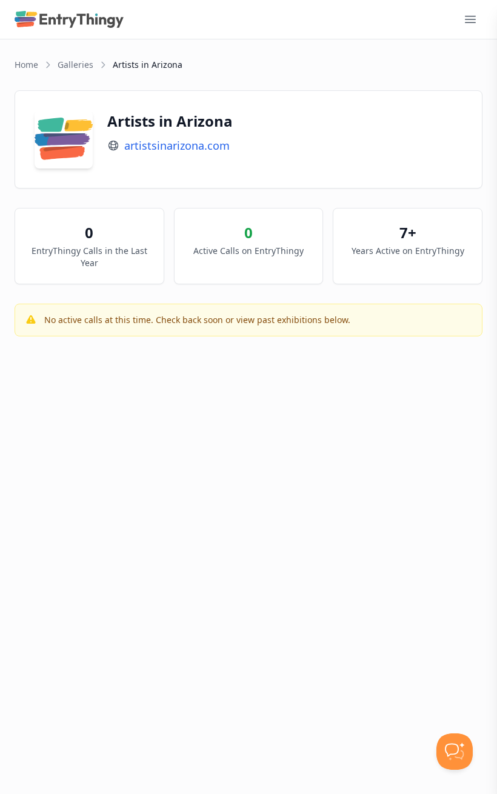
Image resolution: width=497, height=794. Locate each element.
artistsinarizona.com (177, 145)
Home (26, 64)
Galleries (75, 64)
